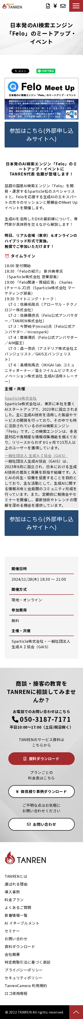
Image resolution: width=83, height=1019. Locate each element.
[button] (76, 6)
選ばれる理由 (16, 884)
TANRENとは (16, 876)
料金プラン (14, 899)
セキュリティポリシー (24, 977)
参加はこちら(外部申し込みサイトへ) (41, 134)
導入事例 (12, 891)
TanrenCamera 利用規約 (26, 985)
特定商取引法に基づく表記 (27, 962)
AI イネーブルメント (22, 923)
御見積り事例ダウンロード (55, 5)
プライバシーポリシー (24, 970)
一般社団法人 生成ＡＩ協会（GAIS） (36, 455)
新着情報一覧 (16, 915)
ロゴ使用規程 (16, 993)
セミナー (12, 931)
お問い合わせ (63, 5)
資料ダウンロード (48, 5)
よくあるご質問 (18, 907)
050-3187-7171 (45, 719)
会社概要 (12, 954)
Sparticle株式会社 (21, 398)
